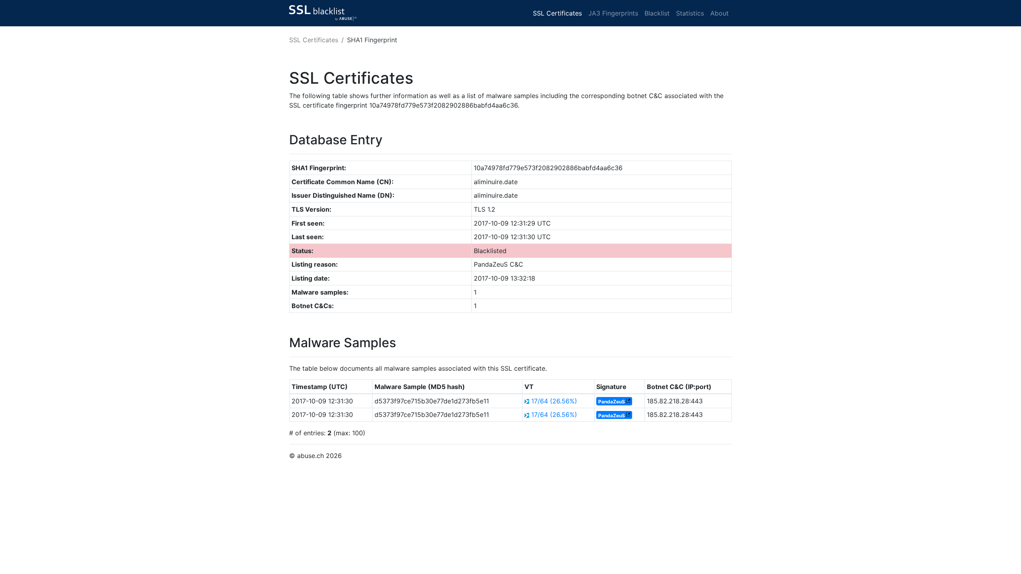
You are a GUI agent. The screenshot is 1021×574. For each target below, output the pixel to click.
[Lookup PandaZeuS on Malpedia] (628, 402)
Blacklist (657, 13)
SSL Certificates (557, 13)
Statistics (690, 13)
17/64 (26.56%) (554, 401)
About (719, 13)
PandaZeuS (611, 402)
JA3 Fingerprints (613, 13)
